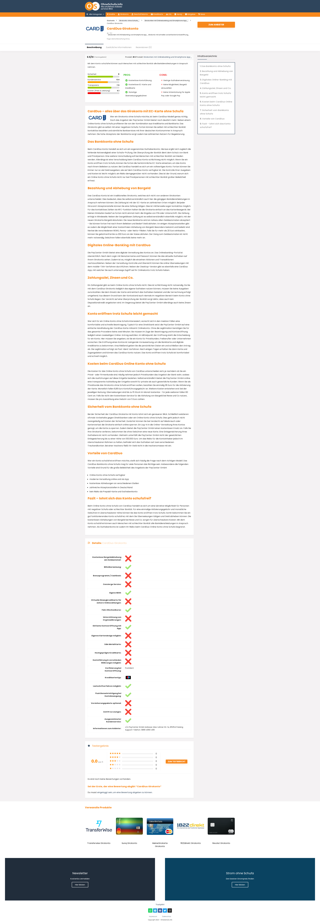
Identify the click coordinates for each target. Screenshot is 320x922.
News (202, 14)
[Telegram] (155, 910)
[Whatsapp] (150, 910)
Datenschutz (166, 916)
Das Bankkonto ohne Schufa (215, 66)
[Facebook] (160, 910)
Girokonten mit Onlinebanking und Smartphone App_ (166, 20)
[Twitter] (165, 910)
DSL (170, 14)
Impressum (153, 916)
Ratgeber (192, 14)
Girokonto (124, 14)
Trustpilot (160, 904)
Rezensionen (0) (144, 47)
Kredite (112, 14)
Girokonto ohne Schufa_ (129, 20)
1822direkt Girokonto (190, 843)
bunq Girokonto (129, 843)
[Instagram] (170, 910)
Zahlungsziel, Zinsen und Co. (216, 88)
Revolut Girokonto (221, 843)
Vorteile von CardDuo (213, 118)
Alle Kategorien (95, 14)
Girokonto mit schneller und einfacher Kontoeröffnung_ (168, 35)
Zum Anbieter (216, 24)
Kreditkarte (158, 14)
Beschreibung (94, 47)
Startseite (111, 20)
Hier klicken (80, 884)
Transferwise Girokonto (98, 843)
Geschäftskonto (141, 14)
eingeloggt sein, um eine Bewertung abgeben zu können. (124, 792)
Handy (179, 14)
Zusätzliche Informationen (119, 47)
